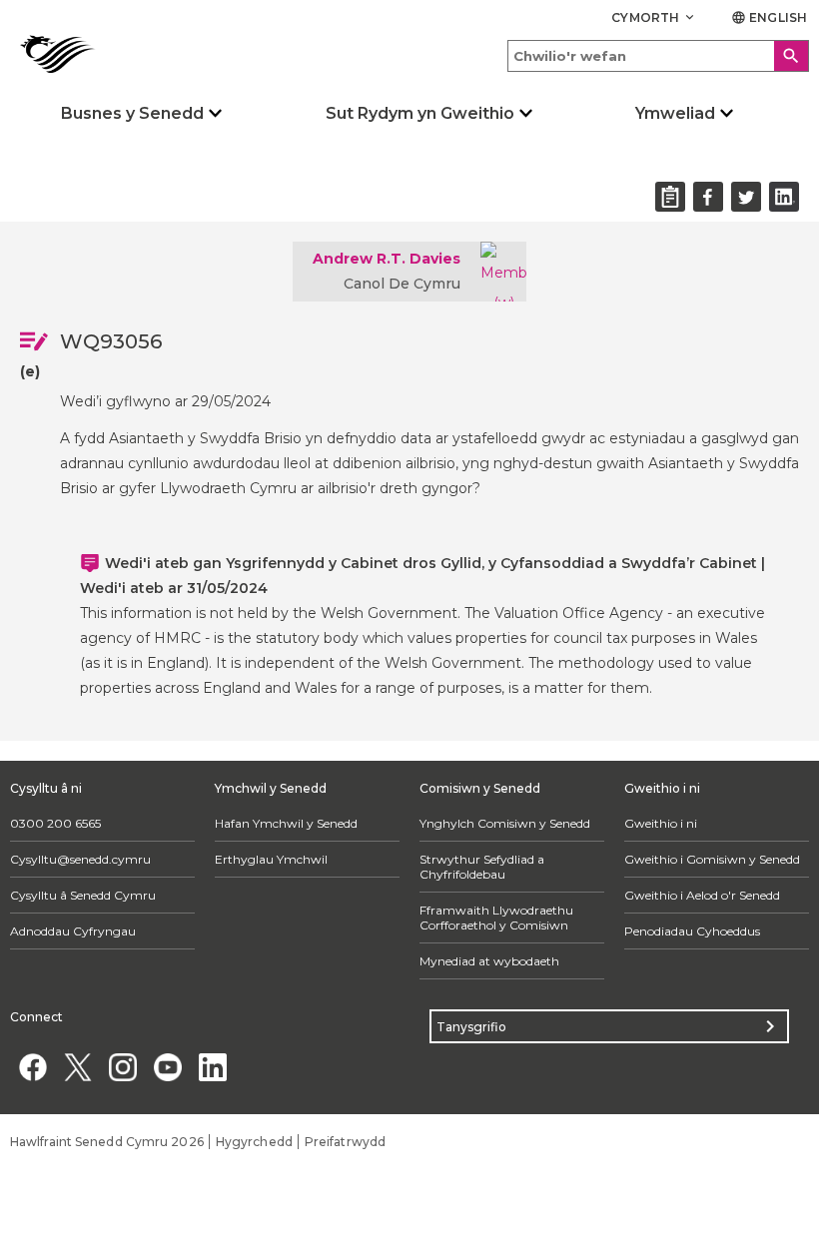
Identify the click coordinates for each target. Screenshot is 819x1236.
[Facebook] (32, 1066)
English (769, 17)
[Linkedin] (212, 1066)
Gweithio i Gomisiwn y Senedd (712, 859)
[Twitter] (77, 1066)
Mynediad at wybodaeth (489, 960)
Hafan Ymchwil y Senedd (286, 823)
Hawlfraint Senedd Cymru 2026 (107, 1141)
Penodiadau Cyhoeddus (692, 931)
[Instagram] (122, 1066)
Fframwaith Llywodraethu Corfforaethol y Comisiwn (496, 917)
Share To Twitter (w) (746, 197)
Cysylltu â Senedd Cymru (83, 895)
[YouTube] (167, 1066)
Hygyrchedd (254, 1141)
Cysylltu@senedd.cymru (80, 859)
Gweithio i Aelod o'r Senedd (702, 895)
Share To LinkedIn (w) (784, 197)
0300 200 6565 (55, 823)
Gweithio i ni (660, 823)
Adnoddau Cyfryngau (73, 931)
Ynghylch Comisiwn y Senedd (504, 823)
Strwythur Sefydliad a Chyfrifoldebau (481, 867)
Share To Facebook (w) (708, 197)
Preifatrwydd (345, 1141)
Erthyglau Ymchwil (271, 859)
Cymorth (654, 17)
